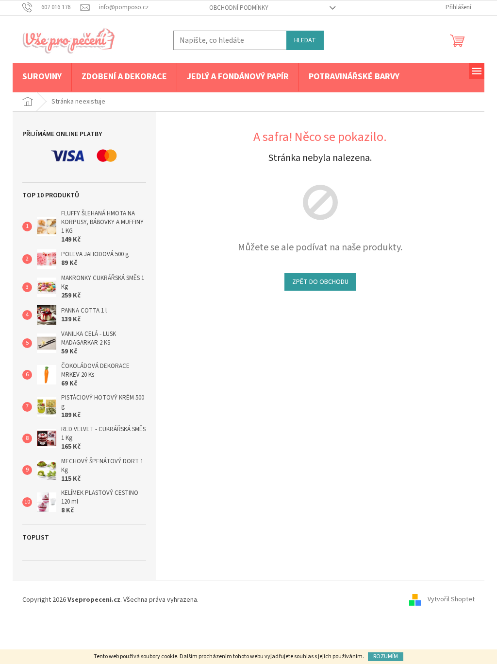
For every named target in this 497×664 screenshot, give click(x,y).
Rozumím (385, 656)
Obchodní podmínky (238, 7)
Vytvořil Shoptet (451, 600)
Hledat (305, 40)
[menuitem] (42, 77)
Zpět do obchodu (320, 282)
